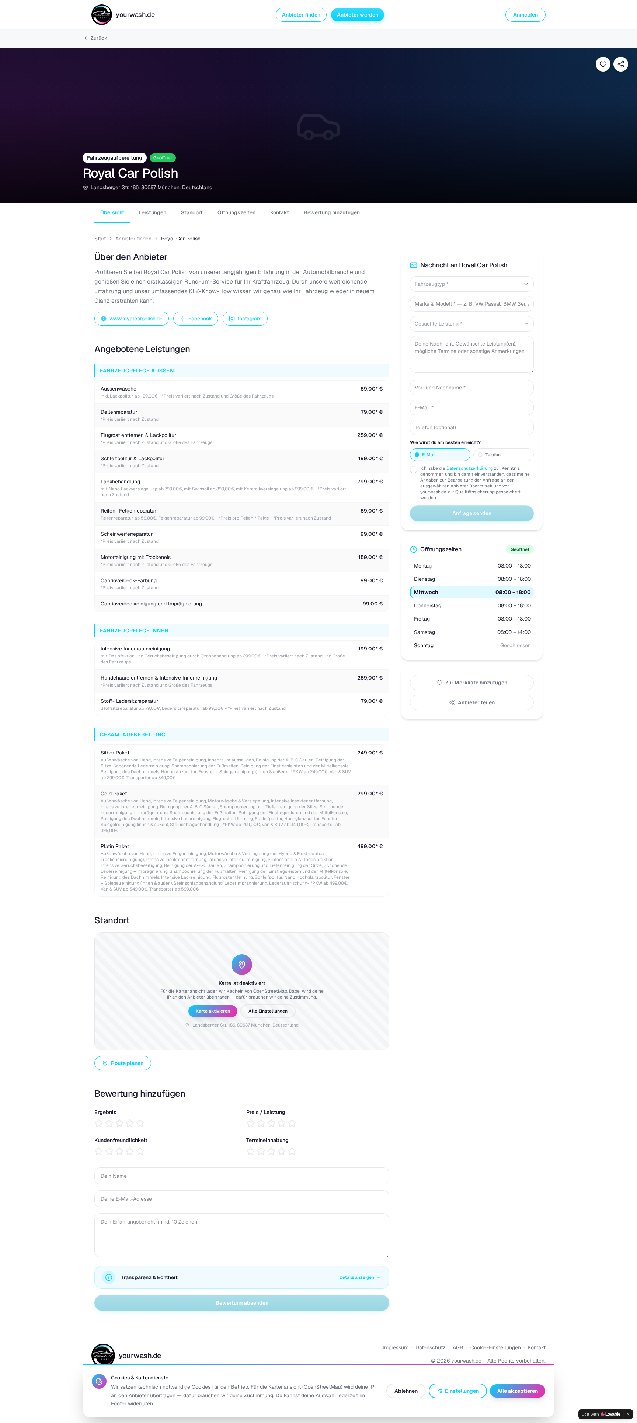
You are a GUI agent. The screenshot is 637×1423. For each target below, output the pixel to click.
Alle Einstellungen (268, 1011)
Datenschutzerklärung (469, 468)
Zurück (99, 38)
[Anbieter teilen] (620, 64)
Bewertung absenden (242, 1302)
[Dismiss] (628, 1414)
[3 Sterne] (119, 1123)
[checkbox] (413, 469)
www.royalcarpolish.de (136, 318)
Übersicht (112, 212)
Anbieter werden (357, 14)
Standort (192, 212)
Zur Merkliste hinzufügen (476, 682)
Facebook (200, 318)
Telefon (493, 455)
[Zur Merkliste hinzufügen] (603, 64)
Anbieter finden (301, 14)
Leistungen (152, 212)
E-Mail (428, 455)
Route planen (127, 1063)
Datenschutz (430, 1347)
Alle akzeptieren (517, 1391)
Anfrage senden (471, 513)
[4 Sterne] (129, 1123)
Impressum (395, 1347)
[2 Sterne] (109, 1123)
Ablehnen (406, 1391)
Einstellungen (462, 1391)
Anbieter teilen (476, 702)
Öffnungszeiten (236, 212)
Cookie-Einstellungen (495, 1347)
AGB (458, 1347)
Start (100, 238)
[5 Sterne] (140, 1123)
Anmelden (525, 14)
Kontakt (279, 212)
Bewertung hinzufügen (332, 212)
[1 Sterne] (98, 1123)
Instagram (249, 318)
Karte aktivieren (213, 1011)
